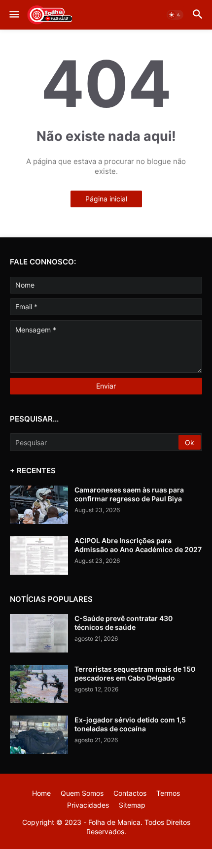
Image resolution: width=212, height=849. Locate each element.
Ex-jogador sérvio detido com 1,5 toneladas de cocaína (130, 724)
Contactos (129, 793)
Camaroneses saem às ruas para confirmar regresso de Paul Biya (129, 494)
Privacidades (88, 805)
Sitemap (132, 805)
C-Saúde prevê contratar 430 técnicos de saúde (123, 622)
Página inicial (106, 199)
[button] (13, 14)
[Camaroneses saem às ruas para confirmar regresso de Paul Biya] (39, 505)
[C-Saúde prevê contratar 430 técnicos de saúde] (39, 633)
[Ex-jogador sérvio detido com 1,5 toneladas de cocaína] (39, 735)
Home (41, 793)
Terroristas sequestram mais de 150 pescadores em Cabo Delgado (134, 673)
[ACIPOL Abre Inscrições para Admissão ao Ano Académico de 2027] (39, 555)
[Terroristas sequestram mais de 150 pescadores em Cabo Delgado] (39, 684)
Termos (168, 793)
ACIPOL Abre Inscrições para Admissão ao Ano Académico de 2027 (138, 545)
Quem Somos (82, 793)
